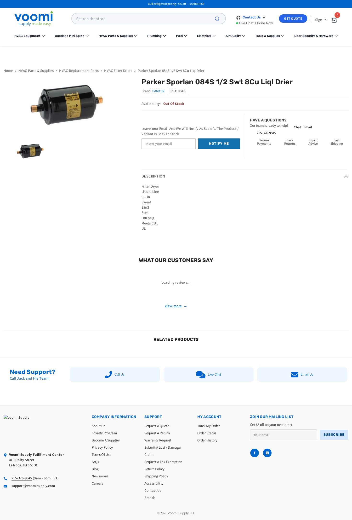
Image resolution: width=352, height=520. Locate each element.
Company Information (114, 417)
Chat (297, 127)
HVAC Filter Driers (118, 70)
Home (8, 70)
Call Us (119, 374)
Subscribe (334, 435)
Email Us (307, 374)
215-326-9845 (266, 133)
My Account (209, 417)
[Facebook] (254, 452)
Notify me (219, 144)
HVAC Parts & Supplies (36, 70)
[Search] (219, 18)
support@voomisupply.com (33, 485)
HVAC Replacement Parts (79, 70)
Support (153, 417)
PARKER (158, 91)
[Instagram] (267, 452)
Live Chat (214, 374)
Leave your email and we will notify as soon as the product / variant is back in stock (190, 131)
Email (307, 127)
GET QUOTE (293, 18)
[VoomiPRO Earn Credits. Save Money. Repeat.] (176, 53)
